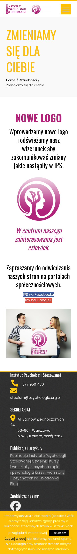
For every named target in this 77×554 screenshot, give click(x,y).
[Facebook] (15, 508)
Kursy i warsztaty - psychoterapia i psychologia (35, 467)
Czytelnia (40, 461)
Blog (14, 483)
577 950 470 (33, 384)
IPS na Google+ (38, 300)
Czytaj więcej (15, 538)
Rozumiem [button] (59, 533)
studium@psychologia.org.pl (35, 397)
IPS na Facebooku (38, 294)
